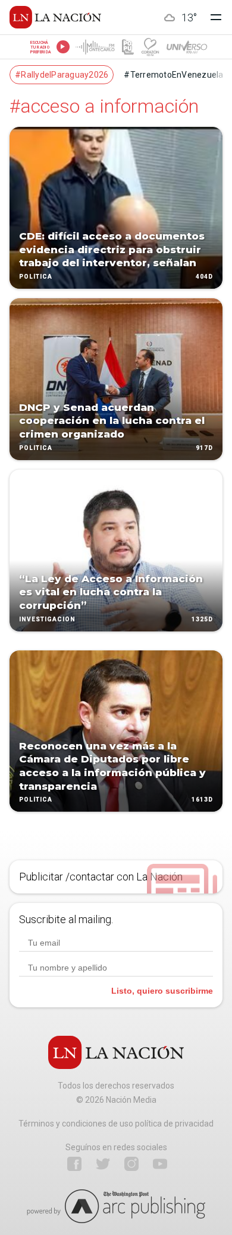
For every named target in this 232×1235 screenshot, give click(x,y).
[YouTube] (160, 1163)
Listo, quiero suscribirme (162, 990)
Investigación (47, 619)
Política (35, 276)
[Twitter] (102, 1163)
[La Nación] (55, 17)
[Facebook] (74, 1163)
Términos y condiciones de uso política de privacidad (116, 1123)
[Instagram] (131, 1163)
